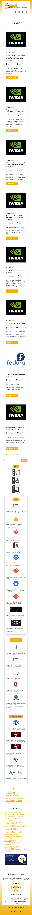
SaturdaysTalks (14, 842)
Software (19, 844)
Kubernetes (21, 826)
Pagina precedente (9, 454)
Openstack (8, 838)
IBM (7, 823)
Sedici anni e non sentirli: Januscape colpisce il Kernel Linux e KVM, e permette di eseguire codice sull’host (15, 766)
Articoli (16, 499)
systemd (8, 847)
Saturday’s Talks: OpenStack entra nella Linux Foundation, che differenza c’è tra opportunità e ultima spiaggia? (14, 692)
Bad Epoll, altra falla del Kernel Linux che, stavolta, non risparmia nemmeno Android (15, 741)
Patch (20, 838)
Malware (8, 832)
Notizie (13, 52)
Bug (7, 814)
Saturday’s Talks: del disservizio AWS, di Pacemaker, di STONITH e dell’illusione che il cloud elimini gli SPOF (15, 653)
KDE (17, 823)
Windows (9, 851)
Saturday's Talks (14, 798)
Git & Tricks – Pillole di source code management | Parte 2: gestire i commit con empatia (15, 577)
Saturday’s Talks (16, 640)
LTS (18, 829)
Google (20, 822)
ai (7, 812)
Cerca (6, 457)
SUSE (24, 844)
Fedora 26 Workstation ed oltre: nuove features (15, 375)
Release (18, 841)
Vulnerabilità (20, 849)
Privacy (16, 903)
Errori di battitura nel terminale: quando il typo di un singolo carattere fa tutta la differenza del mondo (15, 617)
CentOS (22, 814)
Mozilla (18, 834)
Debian (17, 818)
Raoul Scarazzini (7, 880)
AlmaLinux (13, 812)
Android (19, 812)
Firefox (7, 822)
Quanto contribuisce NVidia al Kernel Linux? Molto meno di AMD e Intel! (15, 217)
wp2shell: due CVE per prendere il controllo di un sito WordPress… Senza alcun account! (15, 729)
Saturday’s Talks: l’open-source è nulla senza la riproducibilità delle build (14, 679)
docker (13, 820)
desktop (7, 820)
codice (13, 816)
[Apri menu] (5, 12)
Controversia (9, 818)
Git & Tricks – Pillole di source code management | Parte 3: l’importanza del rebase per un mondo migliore (14, 539)
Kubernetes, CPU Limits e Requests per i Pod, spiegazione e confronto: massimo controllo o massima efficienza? (15, 564)
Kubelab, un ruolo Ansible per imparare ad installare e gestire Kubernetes (15, 551)
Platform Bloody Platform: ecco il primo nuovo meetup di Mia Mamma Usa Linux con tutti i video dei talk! (15, 630)
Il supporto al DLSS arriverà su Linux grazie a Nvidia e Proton (15, 110)
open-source (13, 836)
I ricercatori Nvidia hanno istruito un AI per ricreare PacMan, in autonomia (16, 164)
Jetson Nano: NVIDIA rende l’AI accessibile (15, 271)
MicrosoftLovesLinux (10, 834)
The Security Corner (16, 716)
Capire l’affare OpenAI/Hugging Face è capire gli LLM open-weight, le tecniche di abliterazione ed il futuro (15, 526)
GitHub (16, 466)
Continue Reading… (12, 78)
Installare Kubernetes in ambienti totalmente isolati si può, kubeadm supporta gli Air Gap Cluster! (15, 590)
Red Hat (10, 841)
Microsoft (18, 832)
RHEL (25, 841)
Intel (11, 823)
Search (24, 460)
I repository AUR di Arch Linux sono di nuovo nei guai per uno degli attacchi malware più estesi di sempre (16, 780)
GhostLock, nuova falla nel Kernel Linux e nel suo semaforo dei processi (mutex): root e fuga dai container (15, 753)
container (19, 816)
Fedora (20, 820)
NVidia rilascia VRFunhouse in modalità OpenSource (15, 428)
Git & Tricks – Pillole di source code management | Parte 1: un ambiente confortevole (14, 603)
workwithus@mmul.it (21, 901)
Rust (7, 842)
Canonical (14, 814)
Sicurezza (10, 845)
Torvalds (17, 847)
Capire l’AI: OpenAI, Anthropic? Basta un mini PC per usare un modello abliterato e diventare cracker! (16, 513)
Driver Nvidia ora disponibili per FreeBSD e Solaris (15, 324)
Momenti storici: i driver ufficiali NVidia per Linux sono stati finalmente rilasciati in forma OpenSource (15, 58)
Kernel (10, 826)
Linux (10, 829)
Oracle (15, 838)
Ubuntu (10, 849)
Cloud (7, 816)
